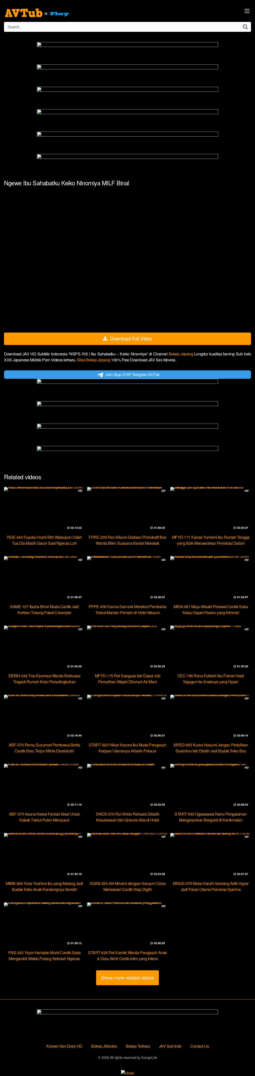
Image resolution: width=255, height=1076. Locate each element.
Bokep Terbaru (138, 1046)
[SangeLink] (37, 13)
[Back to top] (241, 1060)
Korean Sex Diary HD (64, 1046)
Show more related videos (127, 977)
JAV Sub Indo (170, 1046)
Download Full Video (130, 338)
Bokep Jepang (181, 354)
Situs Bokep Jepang (94, 360)
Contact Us (199, 1046)
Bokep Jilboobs (104, 1046)
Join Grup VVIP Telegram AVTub (132, 374)
